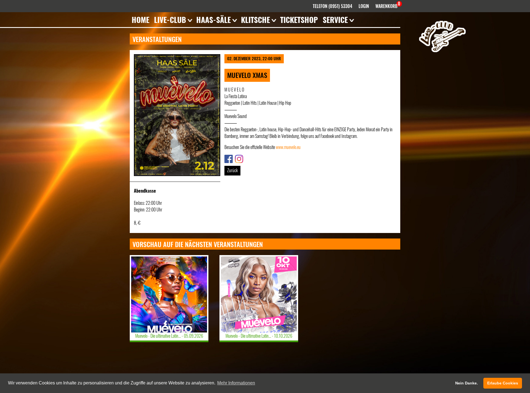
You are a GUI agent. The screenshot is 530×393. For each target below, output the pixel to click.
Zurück (232, 170)
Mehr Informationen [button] (236, 383)
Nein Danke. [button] (466, 383)
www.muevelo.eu (288, 147)
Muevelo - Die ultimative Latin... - (169, 335)
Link (227, 158)
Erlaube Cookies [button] (502, 383)
